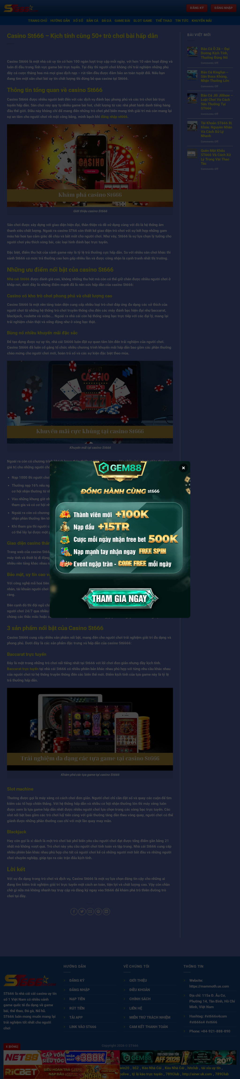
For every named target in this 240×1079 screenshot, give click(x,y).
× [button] (183, 467)
